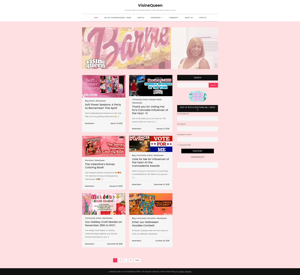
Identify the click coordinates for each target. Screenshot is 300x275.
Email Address (183, 114)
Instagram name (184, 134)
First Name (181, 124)
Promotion (89, 160)
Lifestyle (202, 18)
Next (137, 260)
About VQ (189, 18)
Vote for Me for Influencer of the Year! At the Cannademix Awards (150, 162)
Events (92, 101)
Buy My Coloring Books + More (117, 18)
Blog (86, 101)
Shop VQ (140, 18)
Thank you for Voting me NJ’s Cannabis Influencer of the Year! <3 (150, 110)
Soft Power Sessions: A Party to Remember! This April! (103, 106)
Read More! (89, 123)
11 (130, 260)
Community (173, 18)
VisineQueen (150, 5)
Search (197, 77)
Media (159, 99)
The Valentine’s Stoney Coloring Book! (100, 165)
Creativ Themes (184, 271)
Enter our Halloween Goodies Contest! (145, 223)
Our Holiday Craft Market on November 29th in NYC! (103, 223)
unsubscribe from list (197, 157)
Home (96, 18)
